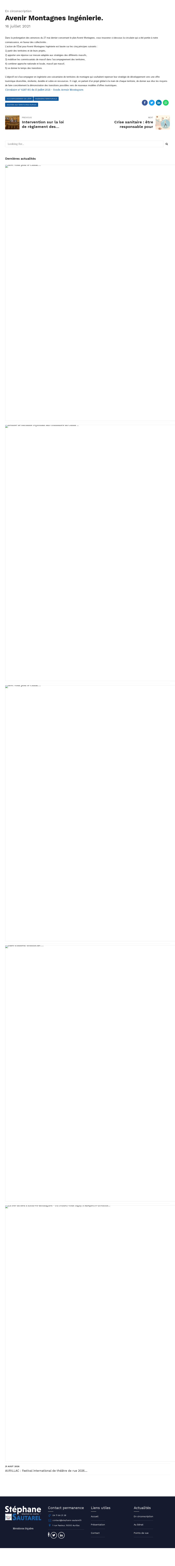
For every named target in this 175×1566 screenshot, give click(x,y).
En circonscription (18, 11)
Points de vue (141, 1533)
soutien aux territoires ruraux (21, 105)
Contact (95, 1533)
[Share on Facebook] (145, 103)
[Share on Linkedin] (159, 103)
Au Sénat (138, 1524)
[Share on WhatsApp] (166, 103)
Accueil (94, 1516)
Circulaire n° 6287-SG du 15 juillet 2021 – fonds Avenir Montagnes (44, 89)
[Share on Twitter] (152, 103)
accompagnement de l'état (19, 99)
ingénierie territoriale (46, 99)
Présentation (98, 1524)
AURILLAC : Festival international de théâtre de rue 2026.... (46, 1470)
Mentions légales (23, 1528)
